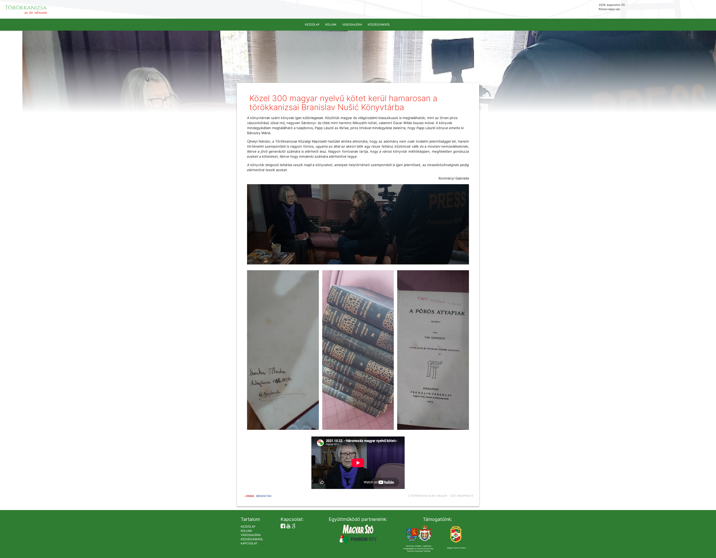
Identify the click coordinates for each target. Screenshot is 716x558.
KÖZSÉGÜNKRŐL (379, 24)
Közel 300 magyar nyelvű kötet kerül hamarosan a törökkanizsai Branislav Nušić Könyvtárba (343, 102)
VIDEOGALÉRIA (352, 24)
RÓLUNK (331, 24)
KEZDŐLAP (312, 24)
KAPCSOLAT (249, 543)
